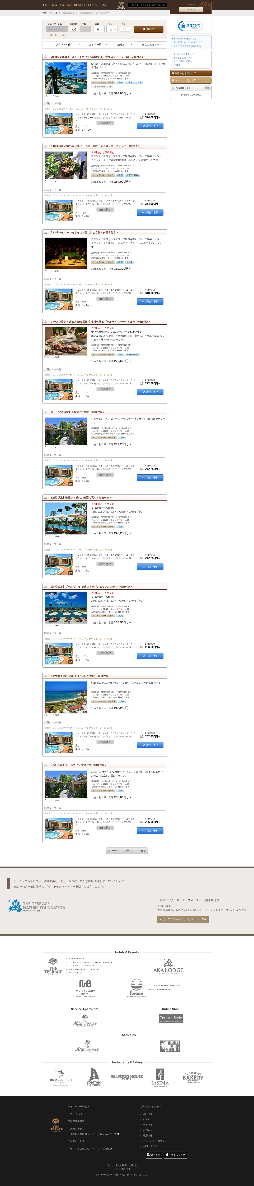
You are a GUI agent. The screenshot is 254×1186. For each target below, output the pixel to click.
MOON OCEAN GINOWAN (159, 989)
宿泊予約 (155, 1155)
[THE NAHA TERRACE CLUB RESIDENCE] (84, 1020)
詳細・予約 (151, 126)
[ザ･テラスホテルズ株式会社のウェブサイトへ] (56, 1125)
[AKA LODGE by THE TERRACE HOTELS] (168, 966)
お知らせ (147, 1130)
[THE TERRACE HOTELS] (53, 966)
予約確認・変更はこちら (184, 38)
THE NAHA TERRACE (73, 973)
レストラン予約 (177, 1155)
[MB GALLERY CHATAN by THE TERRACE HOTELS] (85, 988)
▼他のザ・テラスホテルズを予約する (147, 5)
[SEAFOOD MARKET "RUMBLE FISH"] (60, 1077)
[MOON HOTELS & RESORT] (136, 988)
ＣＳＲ (146, 1119)
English (177, 65)
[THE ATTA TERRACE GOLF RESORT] (87, 1046)
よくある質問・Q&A (182, 58)
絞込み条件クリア (152, 44)
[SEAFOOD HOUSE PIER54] (127, 1077)
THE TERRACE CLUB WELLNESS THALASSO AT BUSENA (88, 962)
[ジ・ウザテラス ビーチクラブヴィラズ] (74, 5)
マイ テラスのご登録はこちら (187, 46)
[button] (191, 27)
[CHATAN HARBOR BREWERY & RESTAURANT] (93, 1077)
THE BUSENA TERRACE (74, 959)
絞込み (121, 44)
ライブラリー (150, 1124)
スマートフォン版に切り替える (127, 850)
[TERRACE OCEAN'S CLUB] (170, 1046)
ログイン (191, 9)
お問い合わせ (150, 1146)
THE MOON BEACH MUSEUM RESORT (165, 986)
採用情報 (147, 1135)
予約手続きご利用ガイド (184, 54)
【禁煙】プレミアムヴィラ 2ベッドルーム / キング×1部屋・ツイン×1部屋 (78, 109)
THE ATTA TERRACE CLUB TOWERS (80, 966)
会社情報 (147, 1114)
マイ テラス (76, 1114)
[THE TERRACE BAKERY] (193, 1077)
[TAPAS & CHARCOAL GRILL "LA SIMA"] (160, 1077)
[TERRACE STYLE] (169, 1018)
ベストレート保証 (57, 35)
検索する (150, 29)
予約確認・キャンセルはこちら (188, 42)
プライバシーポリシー (155, 1140)
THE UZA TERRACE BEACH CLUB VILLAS (82, 969)
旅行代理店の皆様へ (182, 61)
